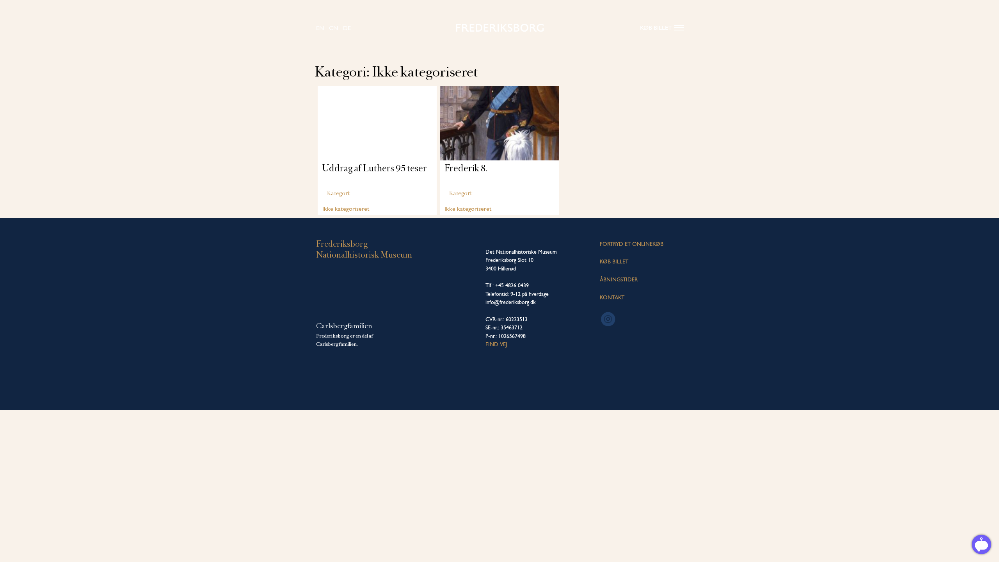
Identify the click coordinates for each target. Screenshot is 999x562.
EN (320, 28)
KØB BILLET (614, 261)
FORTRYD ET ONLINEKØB (631, 244)
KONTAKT (612, 297)
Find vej (496, 344)
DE (347, 28)
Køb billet (656, 27)
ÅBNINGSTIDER (619, 279)
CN (333, 28)
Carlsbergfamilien (344, 326)
